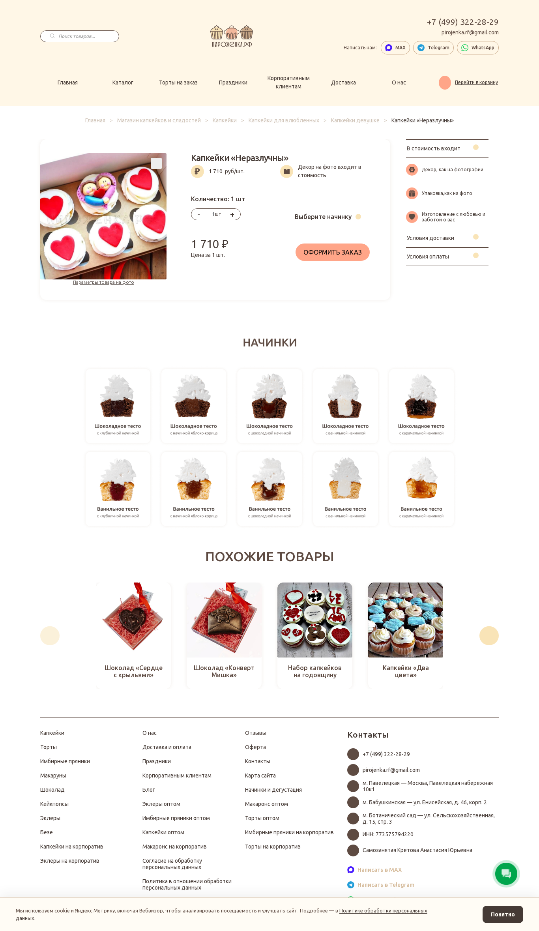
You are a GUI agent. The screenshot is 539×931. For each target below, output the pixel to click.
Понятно (503, 914)
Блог (148, 790)
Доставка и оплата (166, 747)
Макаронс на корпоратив (174, 846)
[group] (133, 636)
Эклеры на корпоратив (69, 861)
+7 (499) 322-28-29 (463, 21)
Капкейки (225, 120)
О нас (399, 82)
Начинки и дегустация (273, 790)
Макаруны (53, 775)
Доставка (343, 82)
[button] (50, 635)
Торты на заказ (178, 82)
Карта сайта (260, 775)
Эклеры (50, 818)
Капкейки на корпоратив (71, 846)
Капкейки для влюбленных (284, 120)
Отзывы (255, 733)
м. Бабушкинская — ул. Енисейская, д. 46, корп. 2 (425, 802)
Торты (48, 747)
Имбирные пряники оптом (176, 818)
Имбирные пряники (65, 761)
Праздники (233, 82)
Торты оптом (262, 818)
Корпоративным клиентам (289, 82)
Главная (68, 82)
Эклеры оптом (161, 804)
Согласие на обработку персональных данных (172, 864)
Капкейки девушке (355, 120)
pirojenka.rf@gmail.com (470, 32)
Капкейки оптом (163, 832)
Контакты (257, 761)
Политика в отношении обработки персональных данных (187, 884)
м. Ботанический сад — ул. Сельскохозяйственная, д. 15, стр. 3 (429, 818)
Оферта (255, 747)
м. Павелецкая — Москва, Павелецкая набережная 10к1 (428, 786)
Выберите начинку (323, 216)
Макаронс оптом (266, 804)
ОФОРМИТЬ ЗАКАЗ (332, 252)
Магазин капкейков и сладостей (159, 120)
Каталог (122, 82)
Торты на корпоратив (273, 846)
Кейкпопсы (54, 804)
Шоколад (52, 790)
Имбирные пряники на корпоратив (289, 832)
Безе (46, 832)
